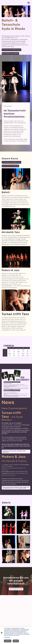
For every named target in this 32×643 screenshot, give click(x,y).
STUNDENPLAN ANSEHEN (10, 53)
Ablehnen (15, 641)
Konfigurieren (7, 637)
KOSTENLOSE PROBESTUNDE (11, 49)
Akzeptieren (8, 641)
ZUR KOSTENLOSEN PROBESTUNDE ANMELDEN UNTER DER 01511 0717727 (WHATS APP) (15, 488)
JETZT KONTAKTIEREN (16, 589)
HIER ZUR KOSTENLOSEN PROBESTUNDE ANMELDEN (14, 451)
